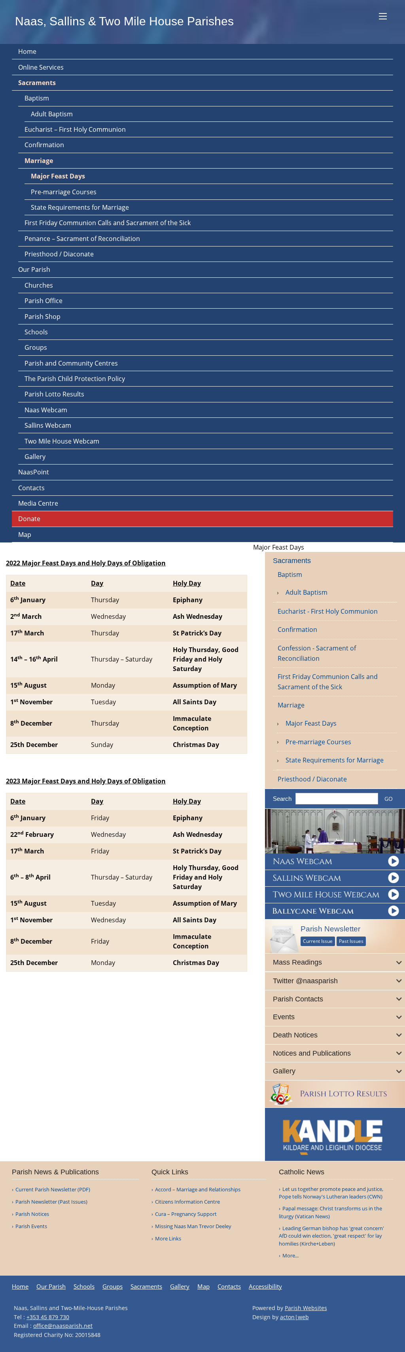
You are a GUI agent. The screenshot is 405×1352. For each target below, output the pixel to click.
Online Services (41, 67)
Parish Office (43, 300)
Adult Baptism (52, 114)
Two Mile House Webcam (62, 441)
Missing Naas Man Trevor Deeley (193, 1226)
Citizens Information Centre (187, 1201)
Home (27, 51)
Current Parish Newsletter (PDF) (52, 1189)
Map (24, 534)
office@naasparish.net (63, 1325)
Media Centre (38, 503)
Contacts (31, 488)
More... (290, 1255)
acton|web (294, 1317)
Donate (29, 518)
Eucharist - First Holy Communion (328, 611)
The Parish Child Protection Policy (75, 378)
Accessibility (265, 1286)
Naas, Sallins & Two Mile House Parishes (124, 21)
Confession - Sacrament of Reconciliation (317, 653)
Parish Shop (43, 316)
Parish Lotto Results (54, 394)
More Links (168, 1238)
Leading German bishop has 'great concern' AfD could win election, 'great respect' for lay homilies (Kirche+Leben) (331, 1236)
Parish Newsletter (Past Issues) (51, 1201)
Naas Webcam (46, 410)
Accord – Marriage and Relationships (197, 1189)
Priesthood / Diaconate (59, 254)
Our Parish (34, 269)
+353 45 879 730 (47, 1317)
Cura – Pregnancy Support (186, 1214)
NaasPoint (33, 472)
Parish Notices (32, 1214)
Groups (36, 347)
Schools (36, 332)
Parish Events (31, 1226)
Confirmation (44, 144)
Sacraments (37, 82)
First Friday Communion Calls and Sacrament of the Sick (108, 222)
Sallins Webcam (48, 425)
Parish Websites (306, 1308)
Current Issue (318, 941)
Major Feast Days (58, 176)
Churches (39, 285)
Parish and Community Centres (71, 363)
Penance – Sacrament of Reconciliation (82, 238)
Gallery (35, 456)
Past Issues (351, 941)
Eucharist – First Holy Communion (75, 129)
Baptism (37, 98)
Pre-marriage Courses (64, 192)
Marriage (39, 160)
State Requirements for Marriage (80, 207)
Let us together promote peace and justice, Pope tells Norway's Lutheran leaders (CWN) (331, 1192)
